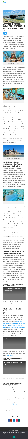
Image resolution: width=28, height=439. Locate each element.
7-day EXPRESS (20, 321)
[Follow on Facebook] (9, 420)
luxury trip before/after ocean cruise (16, 327)
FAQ (10, 430)
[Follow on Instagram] (17, 420)
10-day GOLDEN (6, 323)
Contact (20, 429)
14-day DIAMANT (15, 323)
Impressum (15, 430)
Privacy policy (9, 305)
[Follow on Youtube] (11, 420)
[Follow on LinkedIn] (14, 420)
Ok (14, 437)
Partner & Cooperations (10, 429)
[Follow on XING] (19, 420)
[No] (26, 435)
